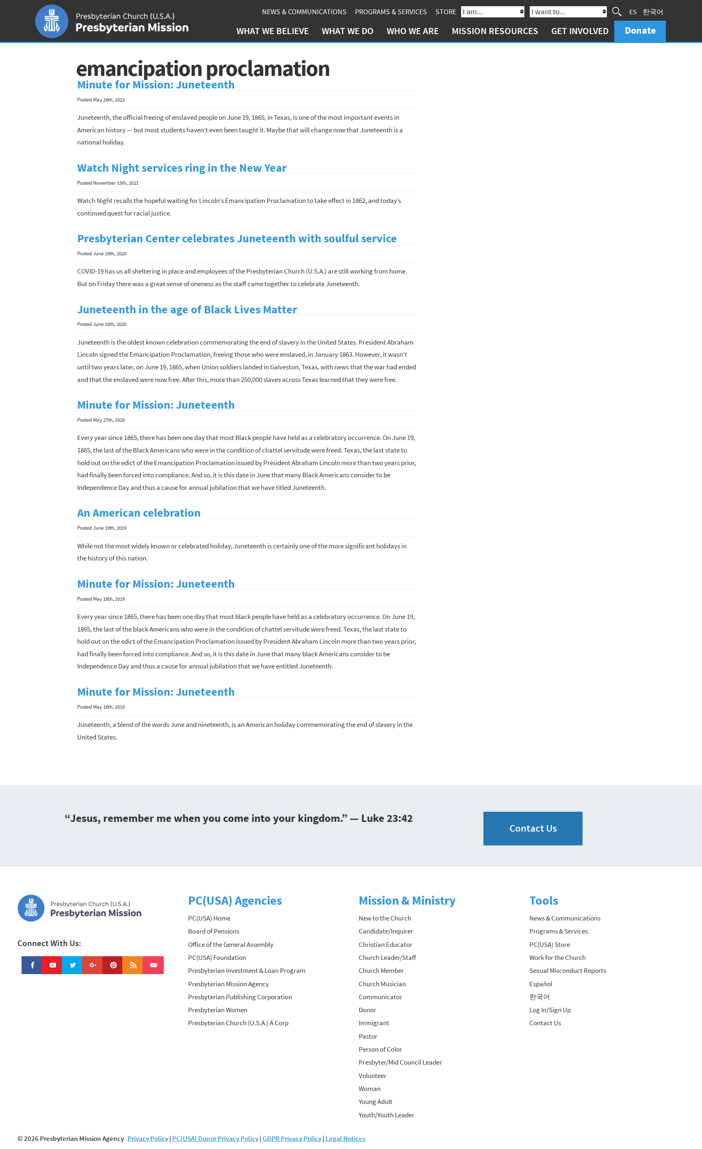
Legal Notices (345, 1138)
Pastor (368, 1036)
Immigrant (374, 1022)
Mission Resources (495, 31)
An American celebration (139, 513)
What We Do (348, 31)
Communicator (380, 996)
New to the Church (385, 918)
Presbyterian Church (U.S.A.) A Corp (238, 1022)
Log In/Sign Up (550, 1009)
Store (446, 11)
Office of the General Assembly (230, 944)
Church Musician (382, 983)
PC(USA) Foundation (217, 957)
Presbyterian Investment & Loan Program (247, 970)
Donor (367, 1009)
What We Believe (272, 31)
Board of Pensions (213, 931)
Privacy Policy (148, 1138)
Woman (370, 1088)
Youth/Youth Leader (386, 1114)
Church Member (381, 970)
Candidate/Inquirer (386, 931)
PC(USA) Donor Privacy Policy (215, 1138)
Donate (640, 30)
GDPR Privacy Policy (291, 1138)
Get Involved (580, 31)
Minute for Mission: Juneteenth (156, 85)
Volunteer (372, 1075)
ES (633, 11)
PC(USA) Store (549, 944)
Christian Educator (385, 944)
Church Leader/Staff (387, 957)
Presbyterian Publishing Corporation (240, 996)
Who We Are (413, 31)
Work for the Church (557, 957)
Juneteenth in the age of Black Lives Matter (187, 309)
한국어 (653, 11)
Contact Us (533, 828)
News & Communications (304, 11)
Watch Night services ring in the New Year (181, 168)
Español (540, 983)
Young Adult (375, 1101)
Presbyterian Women (217, 1009)
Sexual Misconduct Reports (567, 970)
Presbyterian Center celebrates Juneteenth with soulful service (237, 238)
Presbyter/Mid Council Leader (400, 1062)
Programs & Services (391, 11)
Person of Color (380, 1049)
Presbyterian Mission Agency (228, 983)
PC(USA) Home (209, 918)
